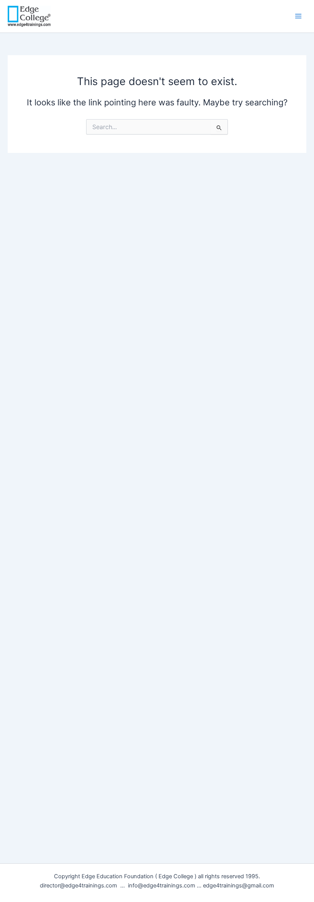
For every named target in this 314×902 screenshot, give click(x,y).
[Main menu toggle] (298, 16)
